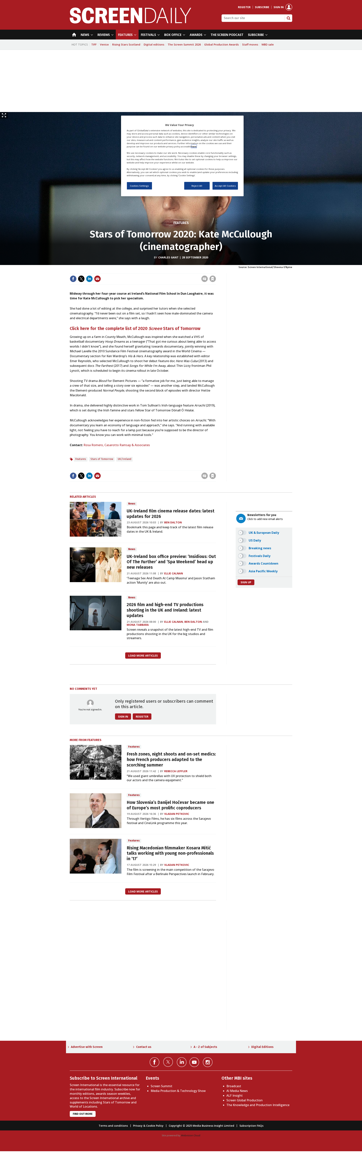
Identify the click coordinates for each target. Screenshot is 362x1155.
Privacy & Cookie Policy (148, 1125)
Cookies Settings (139, 185)
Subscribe (262, 7)
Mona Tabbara (138, 625)
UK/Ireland (124, 459)
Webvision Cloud (190, 1135)
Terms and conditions (113, 1125)
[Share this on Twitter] (81, 278)
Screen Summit (161, 1086)
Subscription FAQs (251, 1125)
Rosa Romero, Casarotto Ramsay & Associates (117, 445)
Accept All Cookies (225, 185)
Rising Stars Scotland (126, 44)
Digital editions (154, 44)
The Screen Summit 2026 (184, 44)
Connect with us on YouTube (194, 1062)
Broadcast (233, 1086)
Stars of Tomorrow (101, 459)
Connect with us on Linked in (181, 1062)
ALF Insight (234, 1095)
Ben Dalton (173, 522)
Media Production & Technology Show (178, 1091)
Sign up (246, 582)
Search (288, 18)
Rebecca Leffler (175, 771)
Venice (104, 44)
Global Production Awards (221, 44)
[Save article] (212, 278)
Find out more (83, 1114)
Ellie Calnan (173, 573)
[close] (216, 271)
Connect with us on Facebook (154, 1062)
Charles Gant (168, 257)
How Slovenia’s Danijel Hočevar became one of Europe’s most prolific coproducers (170, 805)
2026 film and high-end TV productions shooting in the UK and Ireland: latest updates (165, 610)
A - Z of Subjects (205, 1047)
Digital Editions (262, 1047)
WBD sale (268, 44)
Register (244, 7)
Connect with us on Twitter (168, 1062)
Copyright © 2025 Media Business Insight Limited (201, 1125)
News (131, 503)
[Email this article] (97, 278)
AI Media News (237, 1091)
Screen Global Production (244, 1100)
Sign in (279, 7)
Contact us (143, 1047)
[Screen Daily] (130, 22)
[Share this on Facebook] (73, 278)
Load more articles (143, 655)
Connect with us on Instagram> (207, 1062)
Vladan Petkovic (176, 814)
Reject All (197, 185)
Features (181, 223)
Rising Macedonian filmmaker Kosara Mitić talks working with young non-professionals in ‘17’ (170, 853)
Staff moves (250, 44)
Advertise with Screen (87, 1047)
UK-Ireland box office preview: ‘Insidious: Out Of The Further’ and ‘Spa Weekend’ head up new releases (171, 562)
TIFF (94, 44)
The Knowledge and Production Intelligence (257, 1105)
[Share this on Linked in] (89, 278)
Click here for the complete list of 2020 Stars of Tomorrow (135, 328)
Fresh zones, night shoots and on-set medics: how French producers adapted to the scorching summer (171, 760)
